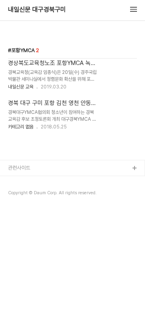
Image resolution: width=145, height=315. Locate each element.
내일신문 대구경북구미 (37, 9)
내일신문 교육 (20, 87)
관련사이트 (19, 168)
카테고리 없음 (20, 127)
